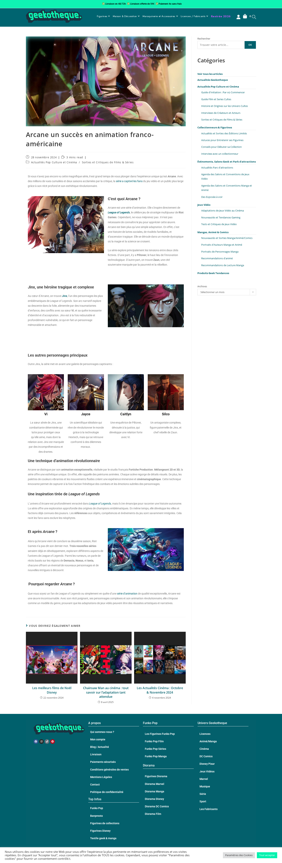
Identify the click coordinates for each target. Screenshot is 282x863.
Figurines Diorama (156, 776)
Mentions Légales (101, 777)
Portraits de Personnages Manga (219, 251)
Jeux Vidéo (203, 204)
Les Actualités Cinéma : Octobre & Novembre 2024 (160, 690)
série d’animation (127, 593)
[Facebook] (36, 741)
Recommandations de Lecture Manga (222, 265)
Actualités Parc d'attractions (217, 167)
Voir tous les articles (210, 74)
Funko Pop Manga (156, 756)
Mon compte (97, 739)
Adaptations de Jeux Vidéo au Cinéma (222, 210)
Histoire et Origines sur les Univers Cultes (224, 106)
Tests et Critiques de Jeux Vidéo (219, 224)
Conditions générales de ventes (109, 769)
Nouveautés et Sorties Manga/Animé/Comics (226, 238)
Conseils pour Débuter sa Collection (221, 147)
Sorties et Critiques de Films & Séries (108, 162)
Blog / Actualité (99, 746)
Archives (202, 286)
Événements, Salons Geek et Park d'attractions (226, 161)
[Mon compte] (239, 17)
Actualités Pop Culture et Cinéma (54, 162)
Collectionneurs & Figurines (214, 127)
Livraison (95, 754)
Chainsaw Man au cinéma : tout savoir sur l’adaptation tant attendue (106, 692)
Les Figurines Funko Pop (160, 733)
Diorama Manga (154, 791)
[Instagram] (41, 741)
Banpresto (96, 815)
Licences (205, 733)
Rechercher (203, 38)
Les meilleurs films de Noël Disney (51, 690)
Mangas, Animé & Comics (212, 232)
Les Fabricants (209, 809)
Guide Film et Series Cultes (216, 99)
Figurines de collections (104, 823)
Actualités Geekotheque (212, 80)
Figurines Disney (100, 830)
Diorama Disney (154, 798)
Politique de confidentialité (106, 792)
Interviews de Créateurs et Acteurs (220, 113)
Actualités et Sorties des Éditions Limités (224, 133)
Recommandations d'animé (217, 258)
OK (250, 44)
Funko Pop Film (154, 741)
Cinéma (204, 748)
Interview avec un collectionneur (219, 153)
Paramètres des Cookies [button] (239, 855)
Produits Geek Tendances (213, 273)
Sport (203, 801)
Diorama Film (153, 813)
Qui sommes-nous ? (102, 731)
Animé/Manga (208, 741)
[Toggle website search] (254, 16)
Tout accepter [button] (267, 855)
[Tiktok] (47, 741)
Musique (205, 786)
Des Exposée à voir (212, 197)
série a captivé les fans (129, 181)
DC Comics (206, 756)
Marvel (204, 778)
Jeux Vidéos (207, 771)
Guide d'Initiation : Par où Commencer (223, 92)
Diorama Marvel (154, 783)
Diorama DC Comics (157, 806)
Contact (95, 784)
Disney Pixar (207, 763)
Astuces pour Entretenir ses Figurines (222, 140)
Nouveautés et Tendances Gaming (220, 217)
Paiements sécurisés (103, 761)
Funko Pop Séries (155, 748)
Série (203, 793)
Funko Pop (96, 808)
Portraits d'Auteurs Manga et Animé (221, 244)
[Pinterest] (52, 741)
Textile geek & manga (103, 838)
